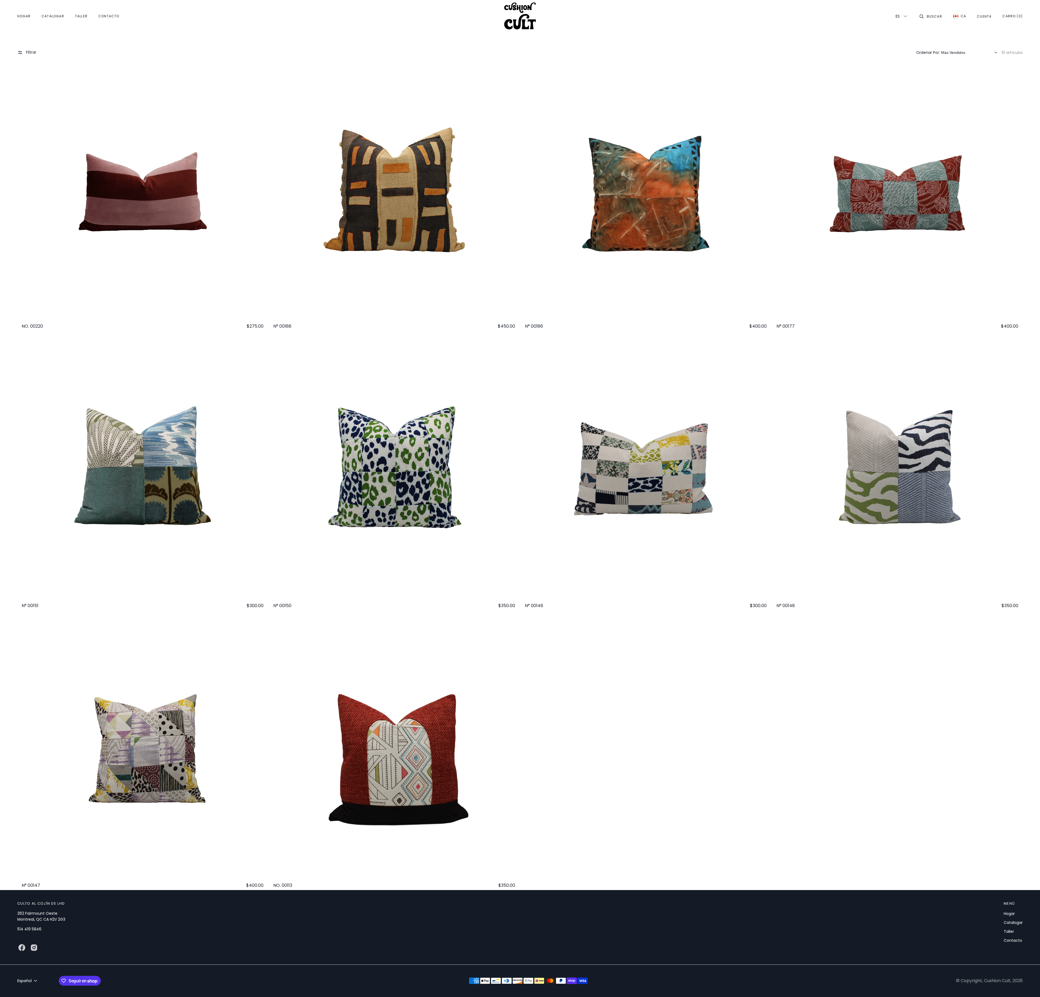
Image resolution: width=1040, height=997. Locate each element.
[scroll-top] (1028, 985)
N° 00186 (534, 326)
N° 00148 (785, 606)
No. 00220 (32, 326)
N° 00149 (534, 606)
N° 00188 (282, 326)
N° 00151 (30, 606)
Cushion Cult (997, 981)
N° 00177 (785, 326)
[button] (930, 16)
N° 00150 (282, 606)
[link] (142, 194)
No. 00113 (282, 885)
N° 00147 (31, 885)
